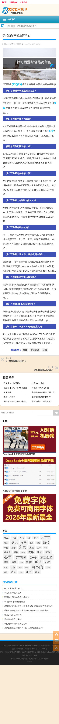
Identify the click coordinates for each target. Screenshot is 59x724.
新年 (39, 552)
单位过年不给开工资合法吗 (15, 623)
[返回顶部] (56, 648)
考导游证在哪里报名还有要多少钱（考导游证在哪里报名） (29, 606)
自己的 (37, 566)
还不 (29, 572)
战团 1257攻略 (38, 383)
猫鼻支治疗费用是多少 (41, 396)
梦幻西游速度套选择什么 (16, 361)
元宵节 (45, 537)
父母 (21, 562)
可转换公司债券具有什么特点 (16, 597)
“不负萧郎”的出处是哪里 (14, 601)
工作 (39, 548)
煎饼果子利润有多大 (40, 387)
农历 (6, 542)
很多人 (7, 552)
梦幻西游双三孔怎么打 (44, 369)
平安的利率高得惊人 (13, 592)
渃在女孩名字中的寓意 (41, 401)
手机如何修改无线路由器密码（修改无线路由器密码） (27, 610)
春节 (8, 556)
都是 (37, 572)
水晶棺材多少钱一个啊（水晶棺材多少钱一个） (45, 392)
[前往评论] (56, 641)
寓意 (31, 547)
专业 (6, 537)
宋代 (22, 546)
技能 (25, 349)
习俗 (21, 537)
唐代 (46, 542)
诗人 (13, 572)
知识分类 (23, 2)
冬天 (14, 542)
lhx (10, 44)
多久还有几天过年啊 (13, 614)
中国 (14, 537)
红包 (13, 567)
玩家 (51, 131)
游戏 (14, 562)
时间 (47, 552)
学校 (6, 547)
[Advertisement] (29, 694)
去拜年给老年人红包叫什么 (15, 401)
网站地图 (20, 648)
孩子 (13, 547)
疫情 (29, 562)
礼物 (5, 567)
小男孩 (29, 661)
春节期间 (20, 557)
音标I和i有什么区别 (12, 383)
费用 (21, 572)
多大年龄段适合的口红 (13, 588)
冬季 (24, 542)
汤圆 (6, 562)
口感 (38, 543)
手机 (16, 552)
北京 (31, 543)
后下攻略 (7, 392)
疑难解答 (28, 648)
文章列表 (13, 2)
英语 (48, 567)
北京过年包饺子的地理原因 (15, 387)
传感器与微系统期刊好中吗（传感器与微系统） (24, 628)
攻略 (31, 552)
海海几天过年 (9, 396)
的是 (47, 562)
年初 (45, 548)
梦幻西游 (11, 25)
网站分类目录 (46, 645)
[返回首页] (56, 634)
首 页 (4, 2)
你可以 (35, 538)
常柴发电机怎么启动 (13, 619)
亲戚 (28, 538)
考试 (26, 567)
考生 (20, 567)
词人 (5, 572)
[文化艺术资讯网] (29, 10)
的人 (38, 561)
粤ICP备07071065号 (39, 648)
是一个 (33, 557)
